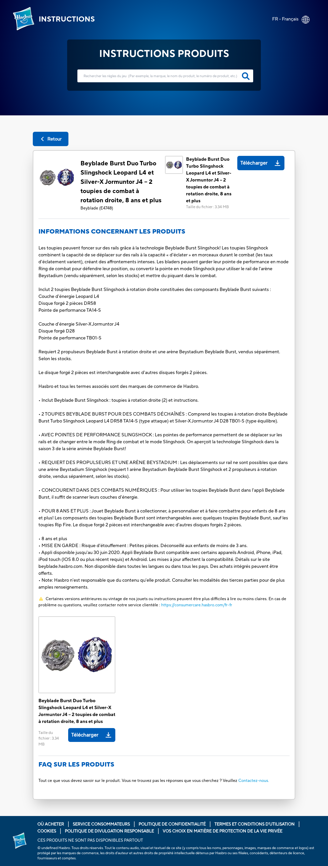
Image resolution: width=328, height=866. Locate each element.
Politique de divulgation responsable (109, 831)
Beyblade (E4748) (96, 208)
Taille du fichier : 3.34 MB (207, 207)
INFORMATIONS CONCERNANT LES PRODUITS (111, 232)
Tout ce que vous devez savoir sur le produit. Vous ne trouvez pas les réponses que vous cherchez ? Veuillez (137, 780)
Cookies (46, 831)
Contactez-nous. (253, 780)
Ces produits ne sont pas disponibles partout (90, 840)
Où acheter (50, 824)
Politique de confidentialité (172, 824)
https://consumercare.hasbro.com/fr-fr (196, 605)
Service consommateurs (101, 824)
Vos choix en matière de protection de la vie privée (222, 831)
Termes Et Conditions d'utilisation (254, 824)
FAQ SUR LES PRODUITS (76, 765)
